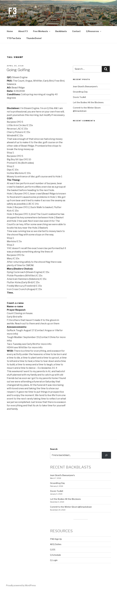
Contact (76, 31)
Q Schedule (55, 555)
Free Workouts (40, 31)
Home (10, 31)
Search (54, 449)
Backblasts (61, 31)
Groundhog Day (80, 92)
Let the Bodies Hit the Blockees (88, 102)
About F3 (23, 31)
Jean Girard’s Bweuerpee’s (85, 86)
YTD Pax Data (14, 38)
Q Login (54, 560)
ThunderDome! (34, 38)
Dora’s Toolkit (79, 97)
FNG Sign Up (56, 539)
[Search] (106, 455)
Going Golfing (18, 70)
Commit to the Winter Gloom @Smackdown (71, 507)
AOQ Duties (55, 544)
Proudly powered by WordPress (21, 585)
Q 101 (52, 549)
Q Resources (92, 31)
